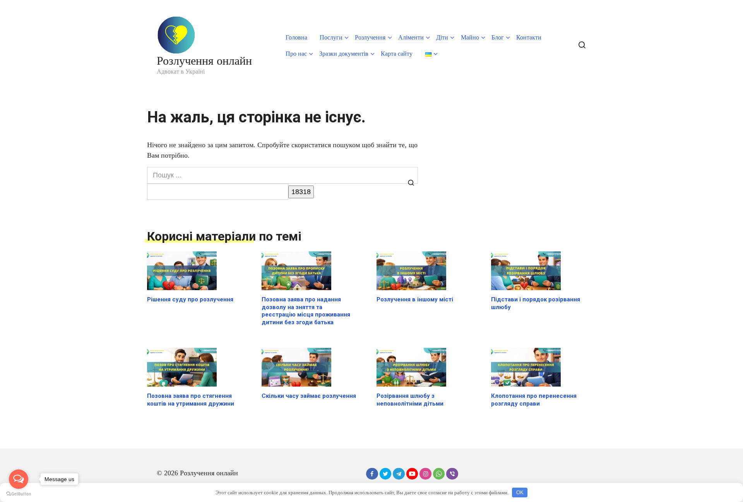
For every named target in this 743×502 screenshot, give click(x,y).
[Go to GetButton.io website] (18, 494)
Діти (442, 37)
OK (520, 492)
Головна (296, 37)
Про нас (296, 53)
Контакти (528, 37)
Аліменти (411, 37)
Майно (470, 37)
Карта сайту (397, 53)
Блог (497, 37)
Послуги (331, 37)
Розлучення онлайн (204, 60)
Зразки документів (343, 53)
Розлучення (370, 37)
